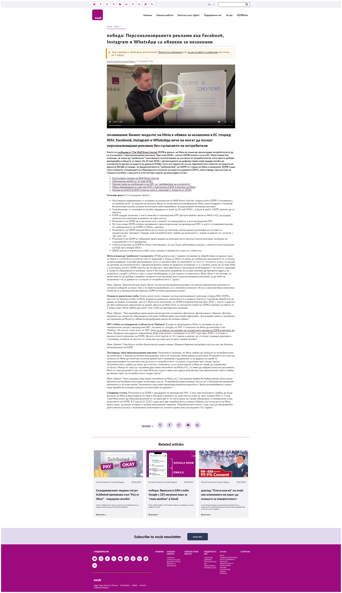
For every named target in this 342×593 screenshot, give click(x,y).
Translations (125, 585)
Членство (208, 558)
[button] (160, 425)
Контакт (223, 573)
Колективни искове (225, 566)
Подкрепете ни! (213, 15)
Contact (142, 585)
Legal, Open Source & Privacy (106, 585)
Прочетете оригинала (170, 52)
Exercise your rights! (189, 15)
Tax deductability (210, 565)
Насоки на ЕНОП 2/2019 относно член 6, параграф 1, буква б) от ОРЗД (151, 189)
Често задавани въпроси (227, 560)
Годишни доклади (228, 557)
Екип (222, 555)
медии (223, 571)
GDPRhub (242, 15)
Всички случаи (174, 562)
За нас (229, 15)
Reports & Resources (171, 565)
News (117, 26)
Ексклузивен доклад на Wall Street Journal (135, 178)
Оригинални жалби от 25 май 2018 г (132, 180)
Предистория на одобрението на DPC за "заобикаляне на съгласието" (151, 183)
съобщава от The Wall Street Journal (137, 152)
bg (209, 4)
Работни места (226, 563)
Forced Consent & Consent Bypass (121, 61)
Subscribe (197, 536)
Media (134, 585)
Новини (147, 15)
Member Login (210, 568)
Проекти (170, 558)
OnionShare (225, 569)
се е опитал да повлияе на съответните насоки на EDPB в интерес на (195, 330)
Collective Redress (101, 587)
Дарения (208, 560)
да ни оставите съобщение (203, 52)
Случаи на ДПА (173, 560)
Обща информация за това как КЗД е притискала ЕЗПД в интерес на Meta (153, 186)
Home (109, 26)
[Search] (247, 4)
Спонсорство (210, 562)
